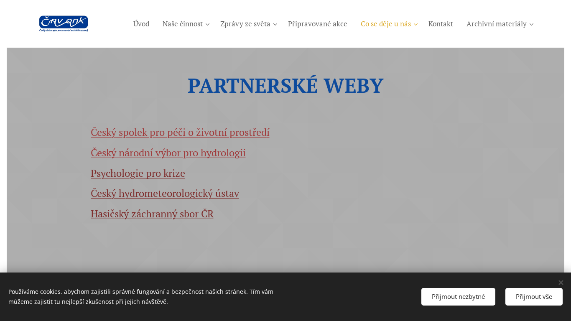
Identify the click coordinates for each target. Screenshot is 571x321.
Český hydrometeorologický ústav (165, 193)
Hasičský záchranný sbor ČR (152, 213)
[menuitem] (143, 23)
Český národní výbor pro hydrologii (168, 152)
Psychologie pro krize (138, 173)
